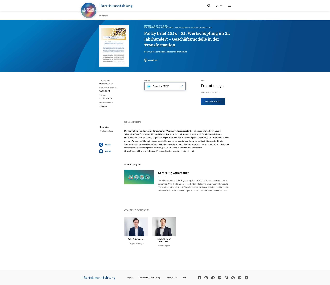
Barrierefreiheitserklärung (149, 277)
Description (104, 127)
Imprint (130, 277)
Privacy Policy (171, 277)
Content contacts (106, 131)
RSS (184, 277)
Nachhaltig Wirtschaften (173, 172)
